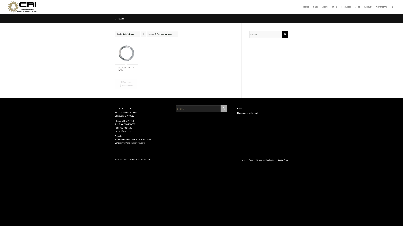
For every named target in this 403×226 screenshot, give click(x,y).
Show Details (127, 85)
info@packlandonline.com (133, 143)
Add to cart (127, 82)
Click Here (126, 131)
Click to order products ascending (143, 35)
